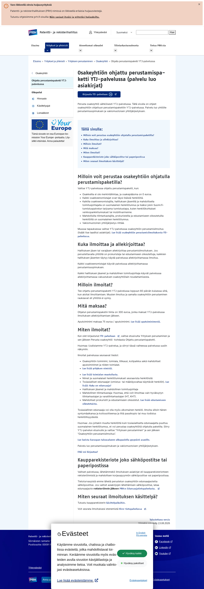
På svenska (141, 535)
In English (140, 533)
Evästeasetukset (138, 580)
